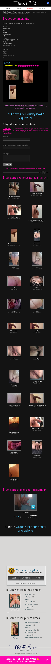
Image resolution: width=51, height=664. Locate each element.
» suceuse (28, 625)
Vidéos (18, 8)
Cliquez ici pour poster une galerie (31, 528)
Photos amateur (18, 12)
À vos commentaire (14, 244)
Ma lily (37, 331)
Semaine (26, 578)
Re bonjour (36, 244)
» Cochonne (29, 632)
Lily (14, 287)
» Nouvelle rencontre (31, 622)
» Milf (26, 599)
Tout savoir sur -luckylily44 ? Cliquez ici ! (25, 116)
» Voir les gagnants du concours (26, 583)
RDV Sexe (42, 8)
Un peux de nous (14, 405)
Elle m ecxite (14, 331)
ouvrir (47, 3)
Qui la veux (14, 217)
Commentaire (14, 479)
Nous (37, 267)
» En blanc (28, 594)
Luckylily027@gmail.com (10, 40)
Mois (38, 578)
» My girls (28, 607)
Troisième (14, 452)
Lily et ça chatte (37, 382)
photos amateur (29, 108)
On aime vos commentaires (37, 405)
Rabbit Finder (7, 12)
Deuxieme (37, 455)
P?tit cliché (14, 385)
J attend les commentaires (37, 220)
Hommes (27, 12)
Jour (14, 578)
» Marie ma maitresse (32, 637)
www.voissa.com (26, 106)
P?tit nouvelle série (37, 429)
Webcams (30, 8)
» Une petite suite (30, 604)
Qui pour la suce (37, 193)
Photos (8, 8)
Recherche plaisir (14, 197)
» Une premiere (15, 610)
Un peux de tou (14, 432)
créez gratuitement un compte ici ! (34, 168)
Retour (14, 267)
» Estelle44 (28, 602)
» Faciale (28, 597)
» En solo (28, 609)
